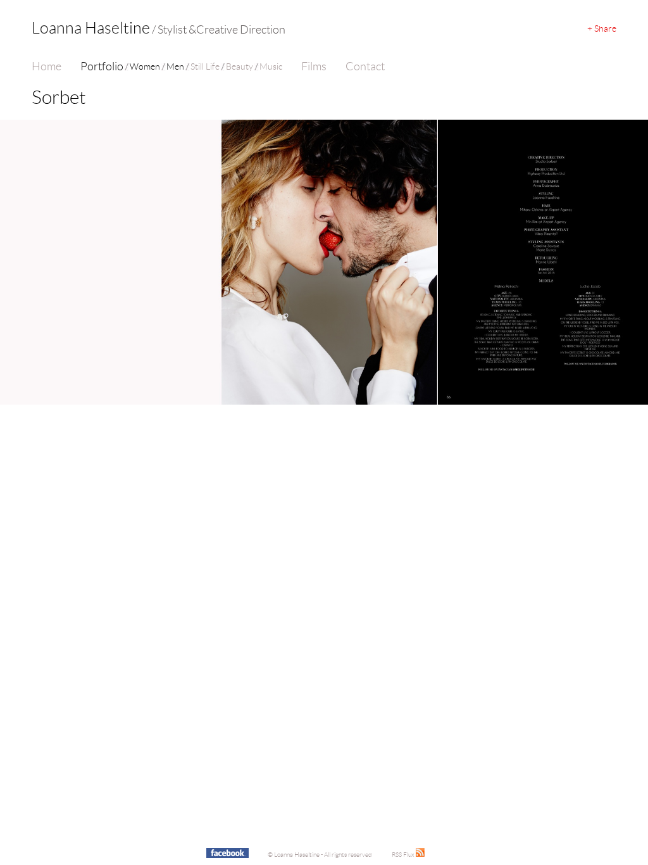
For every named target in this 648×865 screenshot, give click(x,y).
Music (270, 66)
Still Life (205, 66)
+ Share (601, 28)
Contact (365, 66)
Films (314, 66)
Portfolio (101, 66)
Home (46, 66)
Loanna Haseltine (158, 28)
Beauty (239, 66)
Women (145, 66)
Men (175, 66)
